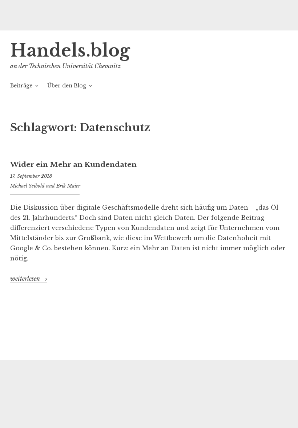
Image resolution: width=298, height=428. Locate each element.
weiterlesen (28, 279)
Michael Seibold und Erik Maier (45, 186)
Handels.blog (70, 50)
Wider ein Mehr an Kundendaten (73, 164)
